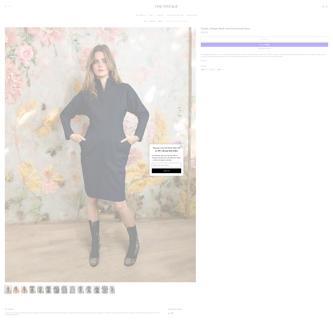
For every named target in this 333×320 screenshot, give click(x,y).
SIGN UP (166, 171)
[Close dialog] (181, 146)
